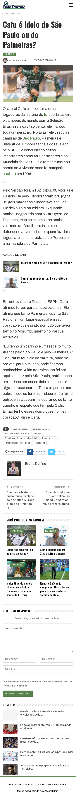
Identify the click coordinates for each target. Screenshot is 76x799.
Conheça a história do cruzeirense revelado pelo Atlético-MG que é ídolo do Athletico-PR (20, 500)
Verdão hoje (41, 443)
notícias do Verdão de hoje (17, 434)
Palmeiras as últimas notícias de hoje (21, 438)
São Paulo (31, 138)
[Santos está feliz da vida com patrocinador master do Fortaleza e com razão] (10, 756)
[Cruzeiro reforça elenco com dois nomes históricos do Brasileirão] (10, 742)
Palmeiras (37, 434)
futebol (50, 115)
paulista (9, 174)
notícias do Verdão (41, 429)
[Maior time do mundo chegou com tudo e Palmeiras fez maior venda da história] (21, 569)
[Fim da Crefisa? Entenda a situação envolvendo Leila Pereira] (10, 715)
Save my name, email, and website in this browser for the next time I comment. (38, 683)
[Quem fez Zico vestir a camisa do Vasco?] (11, 267)
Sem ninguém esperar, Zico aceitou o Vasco (44, 280)
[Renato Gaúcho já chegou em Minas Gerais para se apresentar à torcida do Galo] (54, 569)
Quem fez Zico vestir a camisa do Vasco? (46, 263)
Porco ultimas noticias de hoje (18, 443)
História (9, 54)
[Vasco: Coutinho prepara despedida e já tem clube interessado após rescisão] (10, 769)
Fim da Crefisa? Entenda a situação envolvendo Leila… (42, 713)
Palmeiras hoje (49, 438)
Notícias (17, 531)
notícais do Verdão (19, 429)
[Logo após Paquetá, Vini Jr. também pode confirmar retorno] (10, 729)
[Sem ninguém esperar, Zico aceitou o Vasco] (11, 282)
